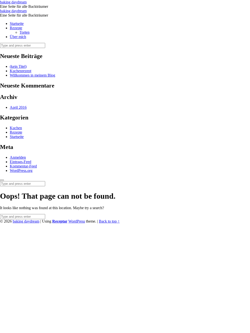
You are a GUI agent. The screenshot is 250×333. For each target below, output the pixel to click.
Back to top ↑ (109, 221)
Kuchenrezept (20, 71)
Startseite (17, 23)
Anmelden (18, 157)
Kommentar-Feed (23, 166)
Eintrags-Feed (20, 162)
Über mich (18, 37)
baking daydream (26, 221)
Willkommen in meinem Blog (32, 75)
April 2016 (18, 107)
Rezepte (16, 28)
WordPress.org (21, 170)
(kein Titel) (18, 66)
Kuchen (16, 128)
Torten (25, 32)
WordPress (76, 221)
